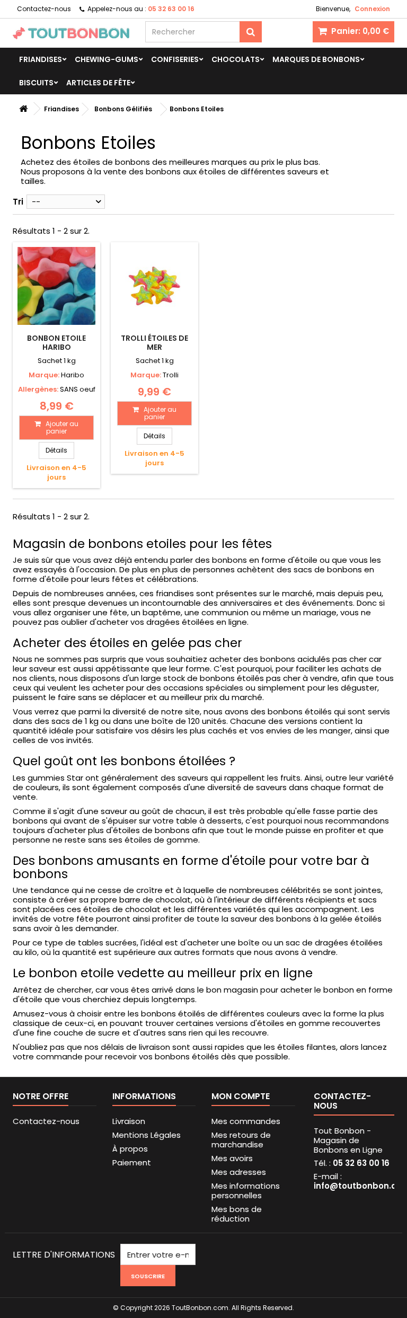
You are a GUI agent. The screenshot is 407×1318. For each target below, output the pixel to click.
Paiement (131, 1162)
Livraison (128, 1121)
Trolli (171, 375)
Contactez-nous (44, 8)
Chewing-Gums (106, 59)
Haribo (72, 375)
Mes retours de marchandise (241, 1139)
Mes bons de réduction (236, 1214)
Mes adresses (238, 1172)
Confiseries (175, 59)
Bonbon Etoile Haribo (56, 342)
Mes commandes (245, 1121)
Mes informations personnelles (245, 1190)
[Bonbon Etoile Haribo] (56, 286)
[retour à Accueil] (23, 109)
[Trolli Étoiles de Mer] (154, 286)
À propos (130, 1148)
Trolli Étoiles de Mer (154, 342)
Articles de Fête (98, 82)
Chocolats (235, 59)
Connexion (372, 8)
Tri (18, 201)
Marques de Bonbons (316, 59)
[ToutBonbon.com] (71, 33)
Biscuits (36, 82)
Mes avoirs (232, 1158)
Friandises (40, 59)
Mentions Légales (146, 1134)
